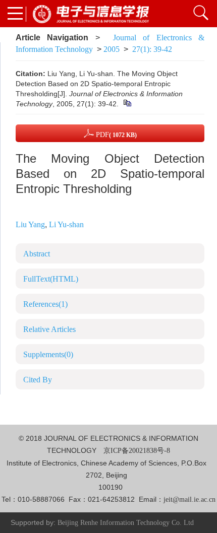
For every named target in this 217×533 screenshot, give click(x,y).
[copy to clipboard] (127, 104)
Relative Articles (49, 329)
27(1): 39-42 (152, 49)
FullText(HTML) (50, 279)
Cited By (37, 379)
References (45, 304)
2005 (111, 49)
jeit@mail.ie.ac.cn (189, 499)
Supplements (48, 354)
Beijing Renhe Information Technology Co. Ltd (126, 522)
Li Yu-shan (66, 224)
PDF (115, 135)
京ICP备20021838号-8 (136, 450)
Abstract (36, 253)
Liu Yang (30, 224)
